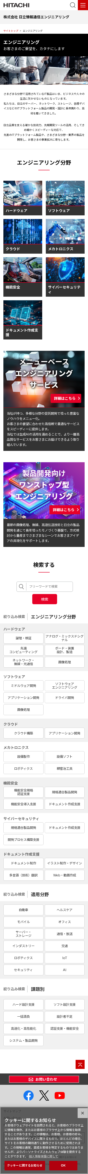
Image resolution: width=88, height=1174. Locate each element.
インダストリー (23, 946)
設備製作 (23, 757)
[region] (44, 1140)
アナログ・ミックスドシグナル (64, 638)
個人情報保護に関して (43, 1156)
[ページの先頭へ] (80, 1064)
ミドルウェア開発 (23, 686)
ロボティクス (23, 769)
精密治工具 (64, 769)
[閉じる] (83, 1113)
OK (63, 1165)
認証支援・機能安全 (64, 1029)
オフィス (64, 922)
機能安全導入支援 (23, 804)
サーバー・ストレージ (23, 934)
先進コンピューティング (23, 650)
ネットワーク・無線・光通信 (23, 662)
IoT (64, 958)
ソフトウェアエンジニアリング (64, 686)
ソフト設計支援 (64, 1005)
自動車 (23, 910)
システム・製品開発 (23, 1041)
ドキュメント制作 (23, 863)
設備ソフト (64, 757)
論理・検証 (23, 638)
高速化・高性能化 (23, 1029)
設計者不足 (64, 1017)
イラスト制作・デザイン (64, 863)
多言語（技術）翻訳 (23, 875)
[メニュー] (83, 5)
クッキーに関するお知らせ (25, 1165)
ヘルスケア (64, 910)
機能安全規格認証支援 (23, 792)
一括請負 (23, 1017)
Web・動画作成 (64, 875)
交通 (64, 946)
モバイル (23, 922)
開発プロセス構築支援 (23, 840)
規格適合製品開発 (64, 792)
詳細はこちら (65, 398)
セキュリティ (23, 970)
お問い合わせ (46, 1079)
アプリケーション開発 (23, 698)
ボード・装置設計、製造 (64, 650)
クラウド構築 (23, 733)
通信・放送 (64, 934)
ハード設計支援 (23, 1005)
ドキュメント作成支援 (64, 804)
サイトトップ (10, 30)
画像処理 (64, 662)
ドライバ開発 (64, 698)
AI (64, 970)
